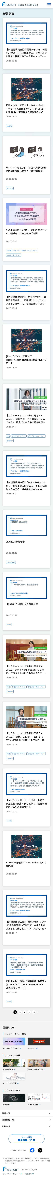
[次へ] (38, 1012)
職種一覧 (6, 1113)
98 (34, 1012)
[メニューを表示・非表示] (49, 4)
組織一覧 (6, 1126)
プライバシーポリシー (11, 1173)
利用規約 (28, 1173)
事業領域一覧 (8, 1119)
